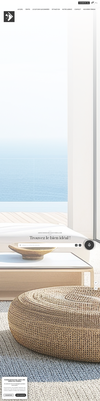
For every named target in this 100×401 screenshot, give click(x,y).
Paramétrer (8, 395)
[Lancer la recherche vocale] (89, 244)
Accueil (20, 9)
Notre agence (67, 9)
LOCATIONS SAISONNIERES (40, 9)
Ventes (27, 9)
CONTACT (77, 9)
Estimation (56, 9)
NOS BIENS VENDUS (89, 9)
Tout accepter (21, 395)
